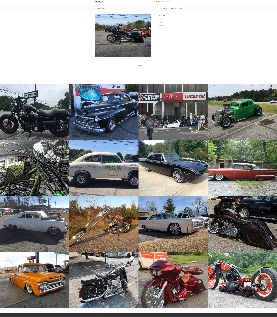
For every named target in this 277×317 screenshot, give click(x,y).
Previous (98, 35)
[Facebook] (181, 315)
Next (148, 35)
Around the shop (169, 8)
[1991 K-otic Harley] (276, 159)
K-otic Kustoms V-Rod (101, 8)
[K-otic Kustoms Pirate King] (1, 159)
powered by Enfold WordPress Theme (113, 315)
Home (164, 8)
